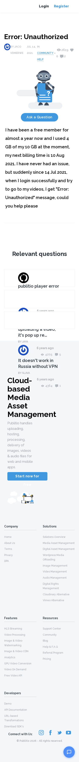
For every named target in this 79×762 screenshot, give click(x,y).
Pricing (47, 658)
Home (8, 536)
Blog (45, 640)
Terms (8, 549)
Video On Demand (15, 669)
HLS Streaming (13, 628)
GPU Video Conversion (17, 663)
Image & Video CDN (16, 651)
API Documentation (15, 709)
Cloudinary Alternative (56, 594)
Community (45, 53)
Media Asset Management (59, 543)
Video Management (55, 571)
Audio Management (55, 577)
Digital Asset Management (59, 549)
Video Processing (14, 634)
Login (44, 6)
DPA (6, 561)
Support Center (52, 628)
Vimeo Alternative (53, 600)
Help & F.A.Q (50, 646)
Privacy (8, 555)
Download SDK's (14, 726)
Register (61, 6)
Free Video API (13, 675)
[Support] (69, 752)
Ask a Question (39, 117)
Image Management (55, 565)
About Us (9, 543)
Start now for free (27, 477)
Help (40, 59)
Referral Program (53, 652)
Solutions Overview (54, 536)
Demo (7, 703)
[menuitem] (20, 536)
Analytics (9, 657)
